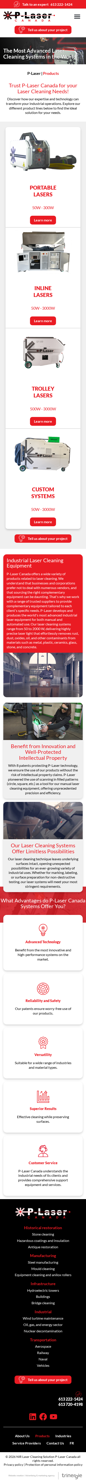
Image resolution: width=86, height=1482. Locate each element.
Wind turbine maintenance (43, 1318)
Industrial (43, 1311)
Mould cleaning (43, 1268)
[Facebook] (43, 1417)
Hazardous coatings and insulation (43, 1240)
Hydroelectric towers (43, 1290)
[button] (77, 16)
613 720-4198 (70, 1404)
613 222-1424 (70, 1399)
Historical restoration (43, 1227)
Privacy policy (13, 1464)
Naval (43, 1359)
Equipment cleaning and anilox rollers (43, 1275)
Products (42, 1436)
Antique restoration (43, 1247)
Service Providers (26, 1443)
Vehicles (43, 1365)
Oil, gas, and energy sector (43, 1324)
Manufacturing (43, 1255)
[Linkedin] (33, 1417)
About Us (22, 1436)
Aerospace (43, 1346)
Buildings (43, 1296)
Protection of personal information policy (53, 1464)
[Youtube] (53, 1417)
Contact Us (55, 1443)
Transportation (43, 1339)
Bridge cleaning (43, 1303)
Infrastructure (43, 1283)
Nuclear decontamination (43, 1331)
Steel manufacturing (43, 1262)
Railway (43, 1353)
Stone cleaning (43, 1234)
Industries (63, 1436)
